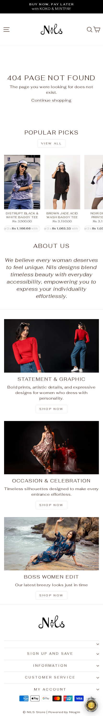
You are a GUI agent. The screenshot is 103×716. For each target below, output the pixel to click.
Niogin (74, 712)
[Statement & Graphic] (51, 346)
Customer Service (50, 677)
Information (50, 666)
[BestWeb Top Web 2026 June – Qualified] (91, 704)
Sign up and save (50, 654)
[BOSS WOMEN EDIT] (51, 544)
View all (51, 143)
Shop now (51, 595)
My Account (50, 689)
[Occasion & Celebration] (51, 448)
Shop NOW (51, 505)
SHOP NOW (51, 409)
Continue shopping (51, 100)
